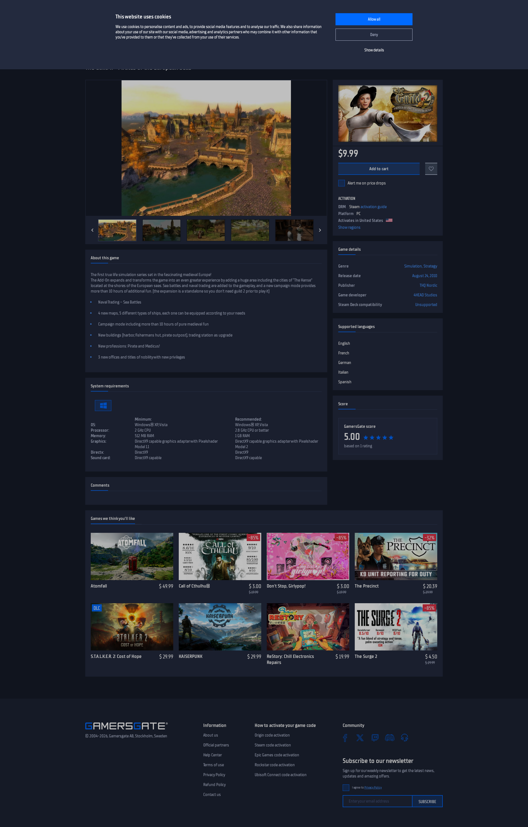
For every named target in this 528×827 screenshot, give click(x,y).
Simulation (413, 266)
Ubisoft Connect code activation (281, 775)
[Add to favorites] (431, 169)
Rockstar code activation (275, 765)
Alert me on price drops (367, 183)
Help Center (212, 755)
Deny (374, 34)
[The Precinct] (396, 556)
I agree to (367, 787)
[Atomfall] (132, 556)
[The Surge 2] (396, 626)
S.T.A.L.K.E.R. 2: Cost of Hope (116, 656)
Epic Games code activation (277, 755)
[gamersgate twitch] (374, 737)
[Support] (404, 737)
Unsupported (426, 304)
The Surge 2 (366, 656)
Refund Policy (214, 784)
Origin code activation (272, 735)
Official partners (216, 745)
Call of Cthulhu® (194, 586)
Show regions (349, 227)
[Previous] (92, 230)
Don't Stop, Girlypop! (286, 586)
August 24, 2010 (424, 276)
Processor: (100, 430)
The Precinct (367, 586)
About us (210, 735)
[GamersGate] (126, 730)
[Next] (320, 230)
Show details (374, 50)
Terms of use (213, 765)
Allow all (374, 19)
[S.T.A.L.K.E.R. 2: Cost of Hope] (132, 626)
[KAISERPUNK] (220, 626)
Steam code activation (273, 745)
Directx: (97, 452)
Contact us (212, 794)
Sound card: (101, 458)
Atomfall (99, 586)
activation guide (374, 206)
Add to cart (379, 169)
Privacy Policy (214, 775)
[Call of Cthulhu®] (220, 556)
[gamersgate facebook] (345, 737)
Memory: (98, 436)
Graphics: (98, 441)
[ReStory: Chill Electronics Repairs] (308, 626)
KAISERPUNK (190, 656)
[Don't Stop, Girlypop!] (308, 556)
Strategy (430, 266)
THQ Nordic (428, 285)
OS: (93, 425)
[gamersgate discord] (389, 738)
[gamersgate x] (360, 737)
